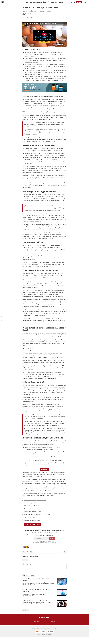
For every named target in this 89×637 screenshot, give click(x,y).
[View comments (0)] (28, 18)
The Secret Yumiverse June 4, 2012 (32, 520)
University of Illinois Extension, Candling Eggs (34, 509)
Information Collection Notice (44, 542)
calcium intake (49, 445)
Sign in (85, 2)
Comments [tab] (25, 560)
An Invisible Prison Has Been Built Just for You (35, 600)
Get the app (50, 631)
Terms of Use (50, 541)
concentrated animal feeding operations (34, 315)
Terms (48, 628)
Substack (38, 634)
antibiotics (42, 357)
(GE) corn (53, 353)
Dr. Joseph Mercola (29, 13)
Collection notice (53, 628)
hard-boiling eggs (30, 258)
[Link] (21, 50)
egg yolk (62, 249)
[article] (44, 583)
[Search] (71, 2)
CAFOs (63, 343)
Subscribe (79, 2)
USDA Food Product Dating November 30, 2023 (35, 500)
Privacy (44, 628)
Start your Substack (41, 631)
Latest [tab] (27, 575)
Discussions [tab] (31, 575)
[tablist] (27, 560)
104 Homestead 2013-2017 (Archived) (32, 511)
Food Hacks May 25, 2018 (30, 503)
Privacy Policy (53, 542)
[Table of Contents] (1, 318)
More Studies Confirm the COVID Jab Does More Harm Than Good (37, 590)
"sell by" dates (42, 119)
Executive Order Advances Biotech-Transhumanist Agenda (36, 579)
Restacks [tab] (30, 560)
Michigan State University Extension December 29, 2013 (37, 514)
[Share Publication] (74, 2)
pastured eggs (41, 373)
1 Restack (34, 547)
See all (24, 610)
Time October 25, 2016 (29, 517)
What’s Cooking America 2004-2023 (32, 506)
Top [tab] (24, 575)
